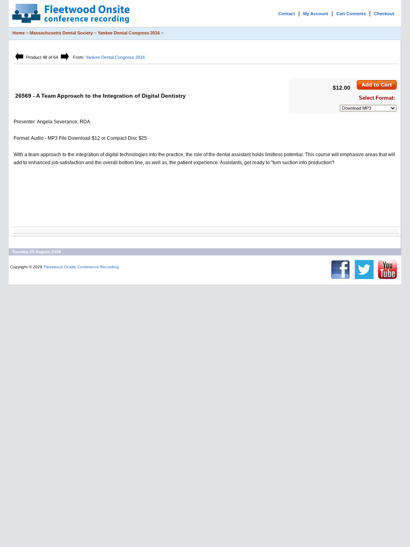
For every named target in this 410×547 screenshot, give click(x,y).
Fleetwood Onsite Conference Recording (81, 267)
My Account (315, 13)
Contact (286, 13)
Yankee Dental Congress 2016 (129, 32)
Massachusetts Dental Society (61, 32)
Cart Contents (351, 13)
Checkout (384, 13)
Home (18, 32)
